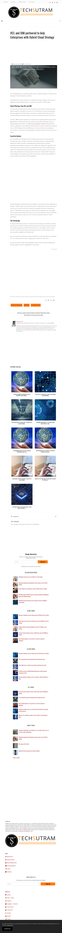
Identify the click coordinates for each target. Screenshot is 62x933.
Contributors (9, 904)
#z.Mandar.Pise (36, 305)
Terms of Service (22, 2)
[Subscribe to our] (52, 2)
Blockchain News (9, 856)
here (54, 296)
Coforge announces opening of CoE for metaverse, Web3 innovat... (22, 395)
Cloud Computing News (11, 865)
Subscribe (13, 2)
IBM (17, 119)
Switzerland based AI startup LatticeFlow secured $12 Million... (45, 451)
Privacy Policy (9, 910)
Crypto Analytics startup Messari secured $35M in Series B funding (33, 589)
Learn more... (10, 925)
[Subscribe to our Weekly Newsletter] (25, 561)
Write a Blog (31, 2)
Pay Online (8, 913)
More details (51, 323)
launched (12, 121)
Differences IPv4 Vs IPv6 (24, 744)
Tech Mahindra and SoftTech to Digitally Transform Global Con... (22, 451)
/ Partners (12, 897)
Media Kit (8, 916)
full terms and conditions (24, 831)
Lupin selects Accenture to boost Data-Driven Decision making (45, 395)
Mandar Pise (19, 321)
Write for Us (15, 904)
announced (16, 93)
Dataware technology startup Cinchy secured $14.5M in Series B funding (34, 615)
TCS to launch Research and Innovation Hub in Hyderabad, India (32, 659)
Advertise (6, 2)
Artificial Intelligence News (11, 862)
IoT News (8, 868)
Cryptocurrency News (10, 859)
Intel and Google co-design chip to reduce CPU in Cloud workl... (22, 423)
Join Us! (9, 919)
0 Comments (27, 64)
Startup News (9, 871)
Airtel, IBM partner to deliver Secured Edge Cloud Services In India (32, 665)
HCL (28, 100)
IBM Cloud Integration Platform (37, 124)
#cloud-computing (16, 305)
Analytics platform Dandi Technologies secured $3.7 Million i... (45, 479)
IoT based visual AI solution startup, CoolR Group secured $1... (21, 507)
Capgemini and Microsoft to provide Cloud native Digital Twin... (45, 423)
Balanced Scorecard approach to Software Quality (29, 751)
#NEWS (26, 305)
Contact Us (9, 900)
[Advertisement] (33, 50)
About (8, 897)
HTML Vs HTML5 (16, 758)
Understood (7, 928)
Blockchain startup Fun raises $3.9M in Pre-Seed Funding (22, 479)
